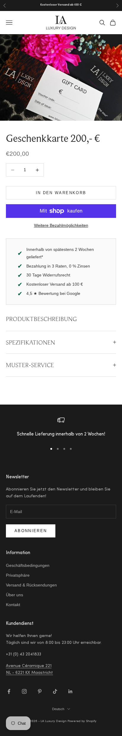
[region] (61, 427)
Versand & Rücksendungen (31, 585)
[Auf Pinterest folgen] (40, 691)
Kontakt (13, 604)
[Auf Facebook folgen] (9, 691)
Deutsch (58, 709)
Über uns (14, 594)
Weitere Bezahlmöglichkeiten (61, 225)
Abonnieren (31, 531)
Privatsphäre (18, 575)
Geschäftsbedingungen (27, 565)
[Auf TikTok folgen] (55, 691)
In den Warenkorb (61, 193)
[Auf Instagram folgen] (24, 691)
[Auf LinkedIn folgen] (70, 691)
